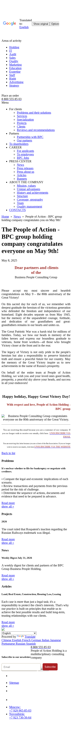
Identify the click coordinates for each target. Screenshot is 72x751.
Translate (30, 636)
